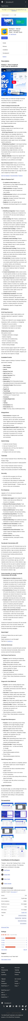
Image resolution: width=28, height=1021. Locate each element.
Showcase (17, 967)
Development (6, 53)
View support (14, 891)
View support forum (6, 959)
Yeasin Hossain (7, 883)
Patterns (17, 974)
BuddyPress (4, 997)
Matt (3, 992)
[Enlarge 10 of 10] (25, 844)
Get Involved (18, 979)
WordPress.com (5, 990)
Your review (4, 949)
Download (4, 37)
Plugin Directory (4, 5)
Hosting (3, 972)
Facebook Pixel (18, 918)
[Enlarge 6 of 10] (25, 820)
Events (16, 981)
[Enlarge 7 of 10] (11, 828)
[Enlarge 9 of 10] (11, 836)
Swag (17, 986)
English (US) (24, 912)
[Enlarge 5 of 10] (11, 820)
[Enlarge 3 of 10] (11, 812)
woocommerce (23, 923)
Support (4, 56)
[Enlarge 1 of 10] (11, 804)
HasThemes (13, 34)
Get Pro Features (5, 175)
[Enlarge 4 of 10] (25, 812)
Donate (17, 983)
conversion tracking (22, 915)
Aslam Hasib (7, 879)
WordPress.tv (5, 986)
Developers (4, 983)
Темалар (17, 970)
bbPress (4, 994)
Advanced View (5, 927)
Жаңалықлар (4, 970)
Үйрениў (3, 979)
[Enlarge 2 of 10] (25, 804)
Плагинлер (17, 972)
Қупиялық (3, 974)
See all (25, 949)
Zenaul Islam (7, 874)
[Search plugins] (15, 15)
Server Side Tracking (22, 920)
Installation (5, 49)
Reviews (5, 46)
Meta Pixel (24, 918)
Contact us (9, 641)
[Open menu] (26, 2)
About (2, 967)
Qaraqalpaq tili (7, 1003)
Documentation (14, 175)
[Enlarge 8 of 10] (25, 828)
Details (4, 43)
